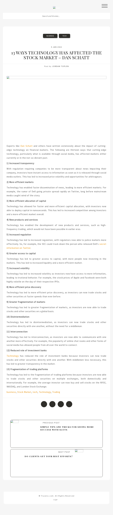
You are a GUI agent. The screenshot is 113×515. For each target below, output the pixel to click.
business (11, 392)
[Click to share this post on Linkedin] (69, 404)
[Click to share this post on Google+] (61, 404)
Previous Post (67, 426)
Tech (64, 36)
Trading (56, 392)
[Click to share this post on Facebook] (44, 404)
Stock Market (24, 392)
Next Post (49, 454)
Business (50, 36)
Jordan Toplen (60, 66)
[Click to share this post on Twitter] (52, 404)
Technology (13, 355)
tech (35, 392)
